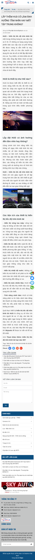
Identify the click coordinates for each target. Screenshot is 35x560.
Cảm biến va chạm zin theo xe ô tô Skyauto (16, 360)
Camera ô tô (6, 421)
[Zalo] (32, 283)
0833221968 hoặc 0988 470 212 (19, 507)
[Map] (32, 273)
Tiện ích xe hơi (7, 446)
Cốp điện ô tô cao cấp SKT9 (11, 450)
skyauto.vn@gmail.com (13, 510)
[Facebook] (32, 278)
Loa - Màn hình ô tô (8, 428)
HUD (8, 345)
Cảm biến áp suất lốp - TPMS (11, 418)
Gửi (6, 405)
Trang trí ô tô (6, 443)
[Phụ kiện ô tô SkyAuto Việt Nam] (11, 2)
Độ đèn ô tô (6, 432)
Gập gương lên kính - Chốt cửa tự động (14, 436)
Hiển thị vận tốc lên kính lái (15, 343)
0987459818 (13, 513)
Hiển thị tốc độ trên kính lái (10, 425)
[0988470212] (32, 287)
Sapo (21, 558)
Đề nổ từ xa (6, 439)
